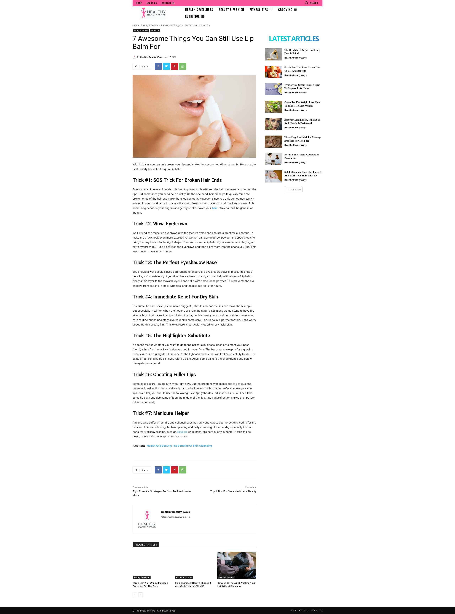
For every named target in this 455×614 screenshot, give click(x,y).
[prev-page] (135, 594)
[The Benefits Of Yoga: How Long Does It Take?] (273, 54)
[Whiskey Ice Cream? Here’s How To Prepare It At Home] (273, 89)
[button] (311, 3)
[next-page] (140, 594)
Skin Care (155, 30)
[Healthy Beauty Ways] (135, 57)
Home (136, 25)
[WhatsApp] (182, 66)
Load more (292, 189)
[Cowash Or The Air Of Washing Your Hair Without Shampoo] (236, 565)
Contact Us (316, 610)
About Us (304, 610)
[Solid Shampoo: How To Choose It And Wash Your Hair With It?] (194, 565)
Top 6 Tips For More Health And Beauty (233, 491)
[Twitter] (166, 66)
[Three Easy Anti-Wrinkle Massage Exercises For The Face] (152, 565)
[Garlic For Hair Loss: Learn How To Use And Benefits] (273, 72)
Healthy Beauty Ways (151, 57)
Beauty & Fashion (150, 25)
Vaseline (182, 431)
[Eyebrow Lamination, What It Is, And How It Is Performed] (273, 124)
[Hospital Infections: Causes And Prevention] (273, 159)
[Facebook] (158, 66)
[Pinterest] (174, 66)
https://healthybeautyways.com (176, 517)
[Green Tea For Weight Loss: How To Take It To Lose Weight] (273, 107)
